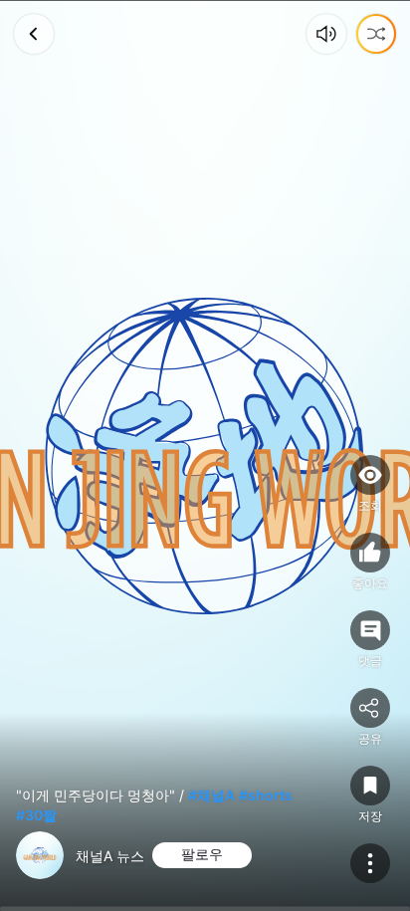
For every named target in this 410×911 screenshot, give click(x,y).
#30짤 (36, 814)
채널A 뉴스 (110, 855)
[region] (205, 455)
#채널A (211, 795)
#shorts (266, 795)
